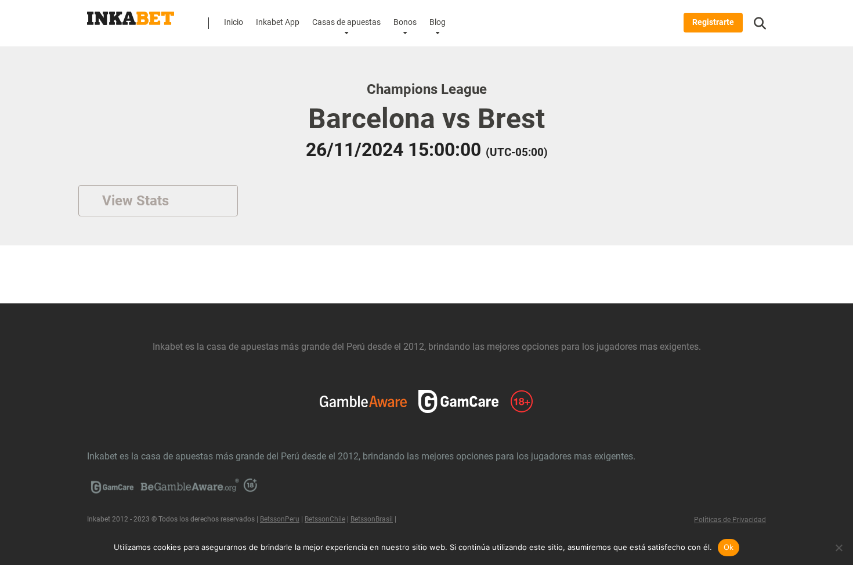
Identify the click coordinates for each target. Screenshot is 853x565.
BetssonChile (325, 519)
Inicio (233, 22)
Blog (437, 22)
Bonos (405, 22)
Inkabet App (277, 22)
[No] (838, 547)
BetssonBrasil (371, 519)
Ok (729, 547)
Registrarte (713, 22)
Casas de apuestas (346, 22)
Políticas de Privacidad (730, 520)
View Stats (135, 201)
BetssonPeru (279, 519)
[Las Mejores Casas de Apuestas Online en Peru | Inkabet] (130, 14)
